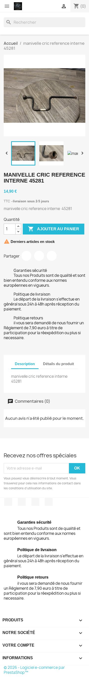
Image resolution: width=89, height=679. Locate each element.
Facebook (8, 502)
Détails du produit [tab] (58, 364)
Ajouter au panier (53, 229)
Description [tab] (25, 364)
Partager (26, 256)
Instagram (49, 502)
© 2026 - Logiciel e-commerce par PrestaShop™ (34, 670)
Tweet (39, 256)
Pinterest (52, 256)
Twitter (22, 502)
